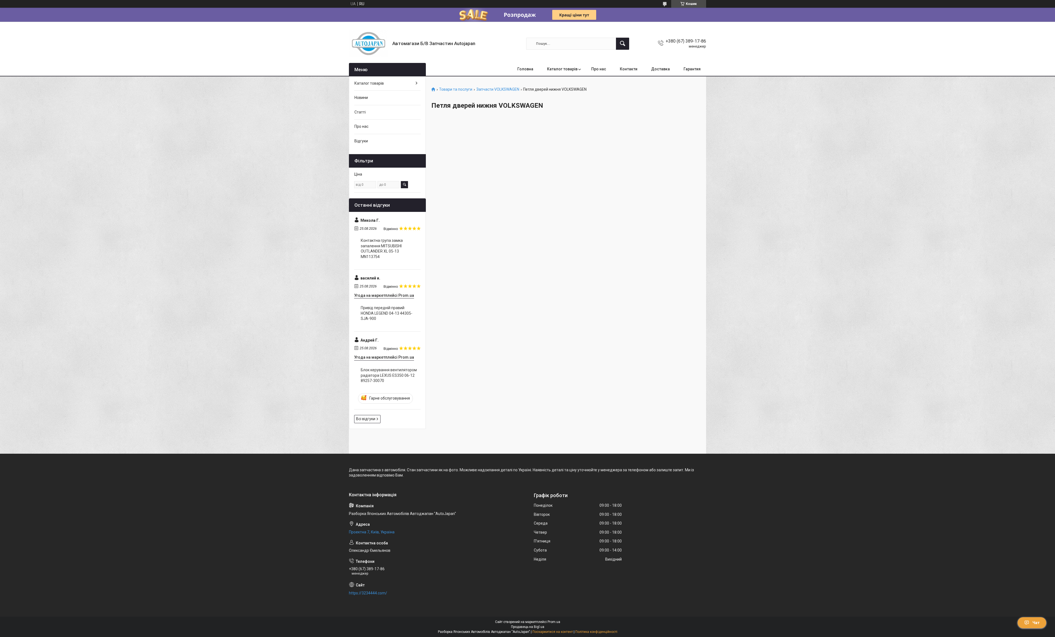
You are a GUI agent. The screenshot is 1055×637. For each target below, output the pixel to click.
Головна (525, 69)
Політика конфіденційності (596, 632)
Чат (1036, 623)
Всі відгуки (365, 419)
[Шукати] (622, 44)
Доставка (660, 69)
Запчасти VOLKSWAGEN (497, 89)
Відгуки (361, 141)
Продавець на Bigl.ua (527, 627)
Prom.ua (554, 622)
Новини (361, 97)
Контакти (628, 69)
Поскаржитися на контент (552, 632)
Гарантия (692, 69)
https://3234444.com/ (368, 593)
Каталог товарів (562, 69)
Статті (360, 112)
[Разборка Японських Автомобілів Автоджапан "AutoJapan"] (368, 43)
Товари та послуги (455, 89)
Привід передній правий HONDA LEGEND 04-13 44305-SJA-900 (386, 313)
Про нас (598, 69)
